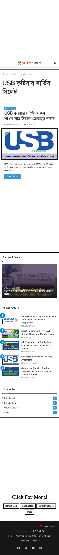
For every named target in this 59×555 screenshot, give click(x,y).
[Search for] (55, 64)
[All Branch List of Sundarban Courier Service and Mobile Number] (10, 345)
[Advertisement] (29, 29)
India (6, 412)
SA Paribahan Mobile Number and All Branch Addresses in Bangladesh (38, 319)
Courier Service (11, 408)
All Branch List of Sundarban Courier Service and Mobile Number (36, 345)
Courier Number (50, 526)
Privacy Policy (44, 536)
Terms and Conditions (30, 541)
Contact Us (31, 536)
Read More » (12, 176)
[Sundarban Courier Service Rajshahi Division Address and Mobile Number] (10, 371)
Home (7, 74)
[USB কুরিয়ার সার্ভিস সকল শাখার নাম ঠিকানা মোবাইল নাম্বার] (29, 144)
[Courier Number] (29, 63)
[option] (29, 281)
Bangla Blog (10, 109)
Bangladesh (10, 398)
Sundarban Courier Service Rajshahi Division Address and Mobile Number (36, 371)
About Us (20, 536)
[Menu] (3, 64)
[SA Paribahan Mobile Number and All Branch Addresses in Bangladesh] (10, 319)
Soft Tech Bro (39, 531)
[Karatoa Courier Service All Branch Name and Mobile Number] (10, 333)
